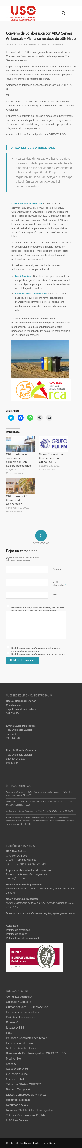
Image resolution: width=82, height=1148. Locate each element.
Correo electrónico (59, 583)
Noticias (32, 44)
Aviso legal (12, 925)
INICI (9, 1032)
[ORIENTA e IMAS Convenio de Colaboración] (20, 486)
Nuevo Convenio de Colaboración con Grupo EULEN (51, 458)
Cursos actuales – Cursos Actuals (27, 1007)
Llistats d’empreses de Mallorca (26, 1094)
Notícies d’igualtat (17, 1068)
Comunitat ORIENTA (19, 996)
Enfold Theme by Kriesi (44, 1143)
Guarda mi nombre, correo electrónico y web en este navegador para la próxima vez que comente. (37, 609)
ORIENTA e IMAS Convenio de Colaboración (16, 500)
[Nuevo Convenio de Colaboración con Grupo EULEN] (53, 444)
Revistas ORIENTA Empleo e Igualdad (30, 1110)
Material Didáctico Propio (21, 1048)
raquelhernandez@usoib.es (21, 709)
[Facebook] (73, 1143)
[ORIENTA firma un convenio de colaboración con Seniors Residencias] (20, 444)
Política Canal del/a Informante (23, 938)
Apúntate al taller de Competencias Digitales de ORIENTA (31, 811)
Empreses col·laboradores (22, 1012)
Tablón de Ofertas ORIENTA (23, 1084)
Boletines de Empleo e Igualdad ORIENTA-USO (36, 1053)
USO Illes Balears (17, 1120)
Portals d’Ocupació (18, 1089)
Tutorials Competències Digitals (25, 1115)
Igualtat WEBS (15, 1027)
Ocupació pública (17, 1074)
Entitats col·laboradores (20, 1017)
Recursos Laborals (18, 1099)
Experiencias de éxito (19, 1043)
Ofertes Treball (15, 1079)
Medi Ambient (14, 1058)
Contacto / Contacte (18, 1001)
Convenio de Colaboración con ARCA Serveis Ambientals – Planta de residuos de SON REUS (41, 35)
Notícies (11, 1063)
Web (55, 594)
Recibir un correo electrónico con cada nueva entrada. (38, 654)
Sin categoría (43, 44)
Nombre (57, 569)
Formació (12, 1022)
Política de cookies (16, 933)
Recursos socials (17, 1105)
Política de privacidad (18, 929)
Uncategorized (57, 44)
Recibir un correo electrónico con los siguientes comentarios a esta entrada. (35, 650)
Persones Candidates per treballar (27, 1037)
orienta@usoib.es (15, 734)
